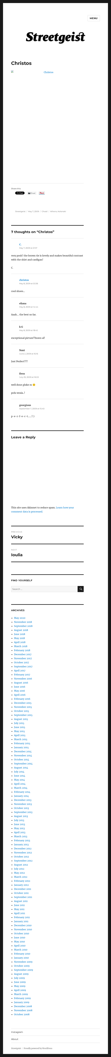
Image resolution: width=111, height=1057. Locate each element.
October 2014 (21, 759)
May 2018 (19, 638)
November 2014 (23, 755)
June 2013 (19, 824)
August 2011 (21, 901)
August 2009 (21, 973)
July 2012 (19, 868)
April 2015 (19, 735)
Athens (53, 211)
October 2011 (21, 893)
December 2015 (23, 702)
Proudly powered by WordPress (38, 1048)
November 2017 (23, 658)
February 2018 (22, 650)
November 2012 (23, 852)
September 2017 (23, 666)
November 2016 (23, 678)
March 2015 (20, 739)
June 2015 (19, 727)
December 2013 (22, 800)
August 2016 (21, 682)
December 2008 (23, 1006)
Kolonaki (62, 211)
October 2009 (22, 965)
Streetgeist (20, 211)
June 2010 (19, 937)
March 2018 (20, 646)
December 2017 (22, 654)
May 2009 (19, 986)
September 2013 (23, 812)
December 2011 (22, 889)
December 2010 (23, 925)
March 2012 (20, 876)
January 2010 (21, 957)
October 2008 (21, 1014)
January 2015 (21, 747)
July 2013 (19, 820)
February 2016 (22, 698)
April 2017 (19, 670)
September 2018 (23, 626)
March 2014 (20, 787)
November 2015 (23, 706)
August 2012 (21, 864)
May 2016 (19, 690)
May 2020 (19, 617)
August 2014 (21, 767)
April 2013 (19, 832)
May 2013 (19, 828)
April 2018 (19, 642)
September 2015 (23, 715)
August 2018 (21, 630)
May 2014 (19, 779)
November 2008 (23, 1010)
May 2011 (19, 909)
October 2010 (21, 933)
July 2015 (19, 723)
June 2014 (19, 775)
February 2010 (22, 953)
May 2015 (19, 731)
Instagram (17, 1032)
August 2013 (21, 816)
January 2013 (21, 844)
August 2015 (21, 719)
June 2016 (19, 686)
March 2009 (21, 994)
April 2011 (19, 913)
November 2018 (23, 622)
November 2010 (23, 929)
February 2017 (22, 674)
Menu (94, 18)
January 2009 (21, 1002)
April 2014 (19, 783)
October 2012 (21, 856)
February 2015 (22, 743)
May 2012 (19, 872)
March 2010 (20, 949)
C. (20, 244)
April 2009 (20, 990)
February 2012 (22, 880)
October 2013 (21, 808)
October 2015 (21, 711)
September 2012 (23, 860)
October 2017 (21, 662)
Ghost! (45, 211)
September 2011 (23, 897)
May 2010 (19, 941)
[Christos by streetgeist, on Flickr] (47, 124)
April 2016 (20, 694)
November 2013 (23, 804)
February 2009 (22, 998)
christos (24, 280)
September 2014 (23, 763)
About (14, 1039)
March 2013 (20, 836)
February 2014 (22, 791)
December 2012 (23, 848)
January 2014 (21, 795)
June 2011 (19, 905)
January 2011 (21, 921)
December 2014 (23, 751)
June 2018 (19, 634)
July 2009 (19, 978)
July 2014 (19, 771)
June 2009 (20, 982)
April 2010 (19, 945)
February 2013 (22, 840)
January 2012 (21, 884)
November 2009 (23, 961)
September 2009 (23, 969)
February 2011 (22, 917)
